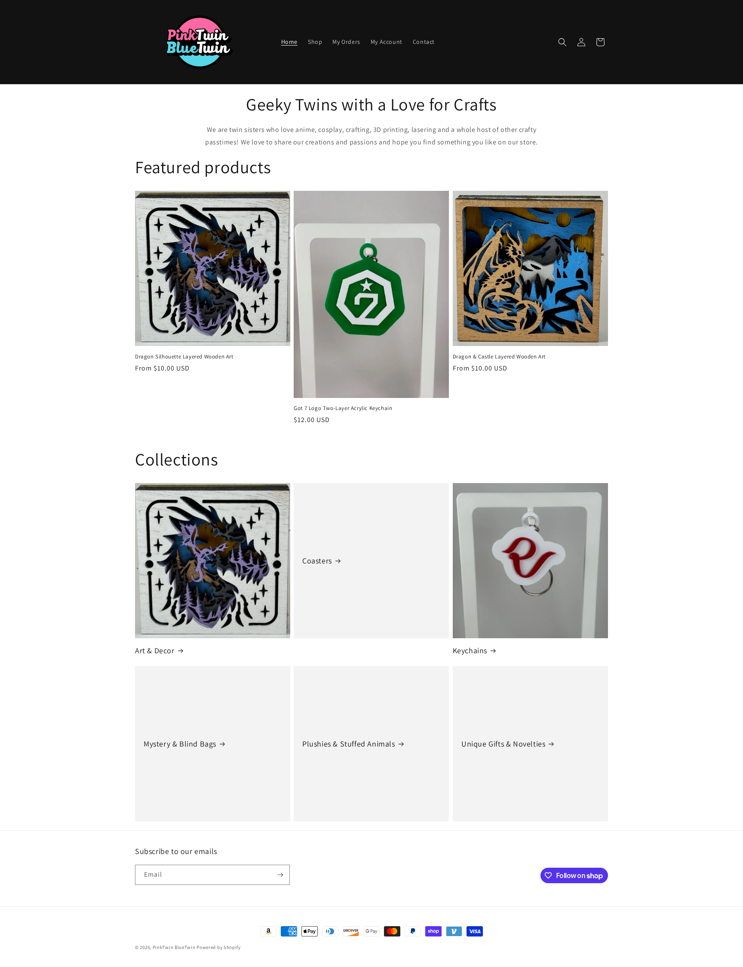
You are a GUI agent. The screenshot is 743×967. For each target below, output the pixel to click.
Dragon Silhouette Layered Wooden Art (184, 356)
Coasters (317, 561)
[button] (562, 42)
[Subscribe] (279, 875)
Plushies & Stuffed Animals (348, 744)
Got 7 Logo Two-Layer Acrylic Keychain (343, 408)
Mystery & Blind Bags (180, 744)
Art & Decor (155, 650)
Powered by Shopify (218, 947)
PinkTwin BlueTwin (174, 947)
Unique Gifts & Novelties (503, 744)
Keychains (470, 650)
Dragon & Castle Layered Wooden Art (499, 356)
